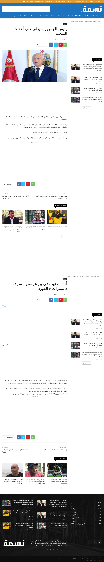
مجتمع (94, 21)
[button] (13, 15)
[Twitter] (21, 1)
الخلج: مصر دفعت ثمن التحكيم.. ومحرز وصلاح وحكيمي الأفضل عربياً (92, 79)
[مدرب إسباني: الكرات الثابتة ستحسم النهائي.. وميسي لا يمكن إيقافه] (6, 525)
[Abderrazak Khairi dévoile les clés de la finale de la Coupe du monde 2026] (35, 217)
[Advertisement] (26, 9)
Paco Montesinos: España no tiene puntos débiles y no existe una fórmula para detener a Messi (57, 227)
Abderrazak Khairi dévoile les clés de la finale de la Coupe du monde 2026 (35, 227)
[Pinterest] (60, 45)
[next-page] (66, 236)
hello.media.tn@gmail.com (59, 550)
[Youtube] (24, 1)
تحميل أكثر (86, 108)
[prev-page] (62, 236)
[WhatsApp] (65, 45)
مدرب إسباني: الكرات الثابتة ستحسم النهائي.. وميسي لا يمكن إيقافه (23, 525)
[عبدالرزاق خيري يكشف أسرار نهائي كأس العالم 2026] (75, 90)
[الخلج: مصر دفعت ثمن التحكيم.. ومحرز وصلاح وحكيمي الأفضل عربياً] (75, 79)
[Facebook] (18, 1)
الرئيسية (100, 21)
